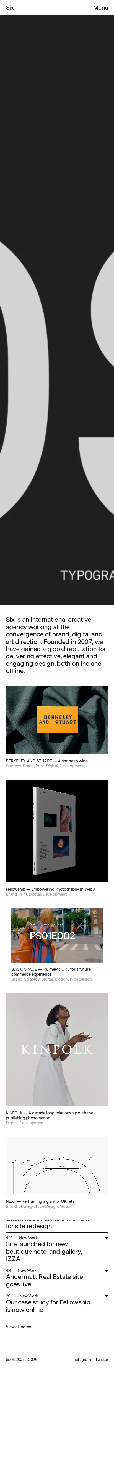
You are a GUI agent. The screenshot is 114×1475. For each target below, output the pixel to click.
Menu (100, 7)
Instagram (81, 1359)
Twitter (101, 1359)
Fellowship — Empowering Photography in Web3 (50, 889)
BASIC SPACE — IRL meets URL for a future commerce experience (50, 972)
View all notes (18, 1326)
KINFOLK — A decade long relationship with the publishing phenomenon (49, 1116)
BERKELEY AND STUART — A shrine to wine (47, 761)
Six (10, 7)
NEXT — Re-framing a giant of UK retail (41, 1201)
